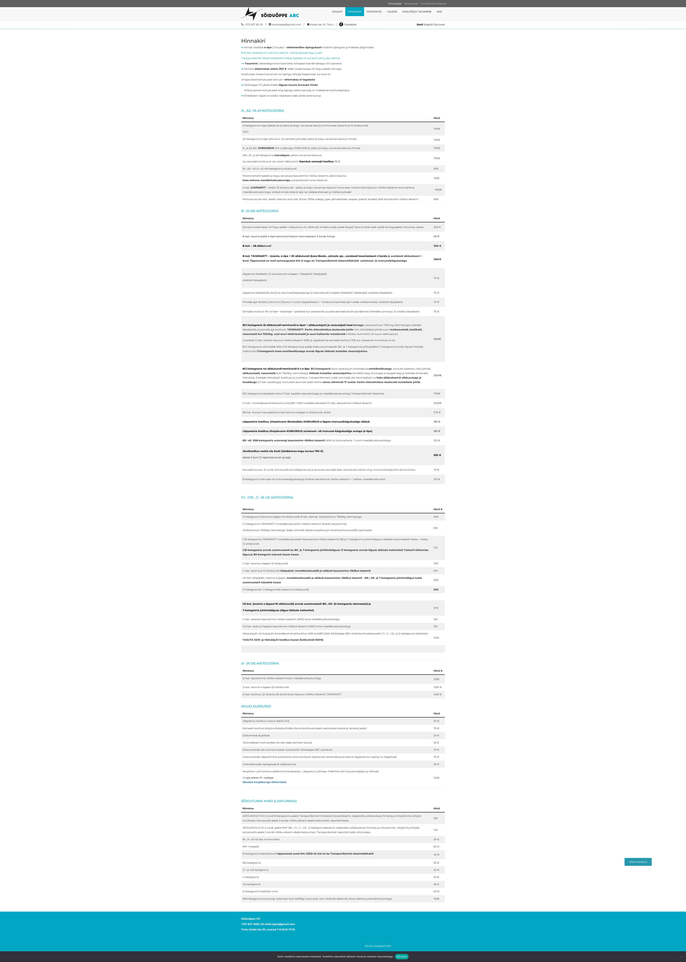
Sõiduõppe (394, 3)
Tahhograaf (411, 3)
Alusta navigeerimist (378, 946)
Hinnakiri (354, 11)
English (428, 24)
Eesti (420, 24)
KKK (439, 11)
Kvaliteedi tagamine (416, 11)
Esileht (337, 11)
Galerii (392, 11)
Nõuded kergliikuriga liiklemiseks (265, 782)
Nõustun (402, 956)
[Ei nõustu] (681, 956)
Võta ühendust (638, 861)
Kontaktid (374, 11)
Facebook (350, 24)
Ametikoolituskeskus (434, 3)
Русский (439, 24)
